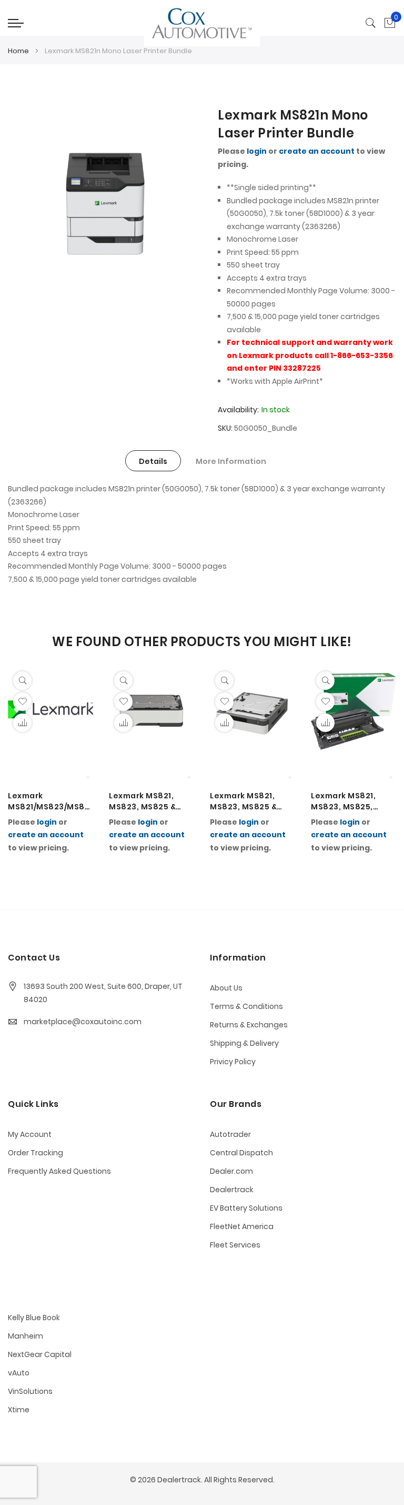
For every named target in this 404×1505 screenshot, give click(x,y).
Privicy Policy (233, 1061)
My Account (30, 1134)
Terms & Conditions (246, 1006)
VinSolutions (30, 1391)
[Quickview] (22, 680)
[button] (22, 723)
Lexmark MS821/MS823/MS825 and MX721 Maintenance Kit (48, 801)
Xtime (18, 1409)
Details (153, 461)
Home (18, 51)
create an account (317, 151)
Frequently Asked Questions (59, 1171)
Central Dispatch (241, 1152)
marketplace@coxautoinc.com (83, 1021)
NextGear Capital (40, 1354)
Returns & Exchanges (249, 1024)
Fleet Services (235, 1245)
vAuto (18, 1373)
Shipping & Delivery (244, 1043)
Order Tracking (35, 1152)
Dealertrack (232, 1189)
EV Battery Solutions (246, 1208)
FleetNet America (242, 1226)
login (257, 151)
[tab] (153, 460)
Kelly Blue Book (34, 1317)
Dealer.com (231, 1171)
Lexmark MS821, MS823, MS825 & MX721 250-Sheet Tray (246, 801)
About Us (226, 988)
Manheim (25, 1336)
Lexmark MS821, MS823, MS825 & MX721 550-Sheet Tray (145, 801)
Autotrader (230, 1134)
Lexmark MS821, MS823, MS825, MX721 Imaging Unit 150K (351, 801)
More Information (231, 461)
